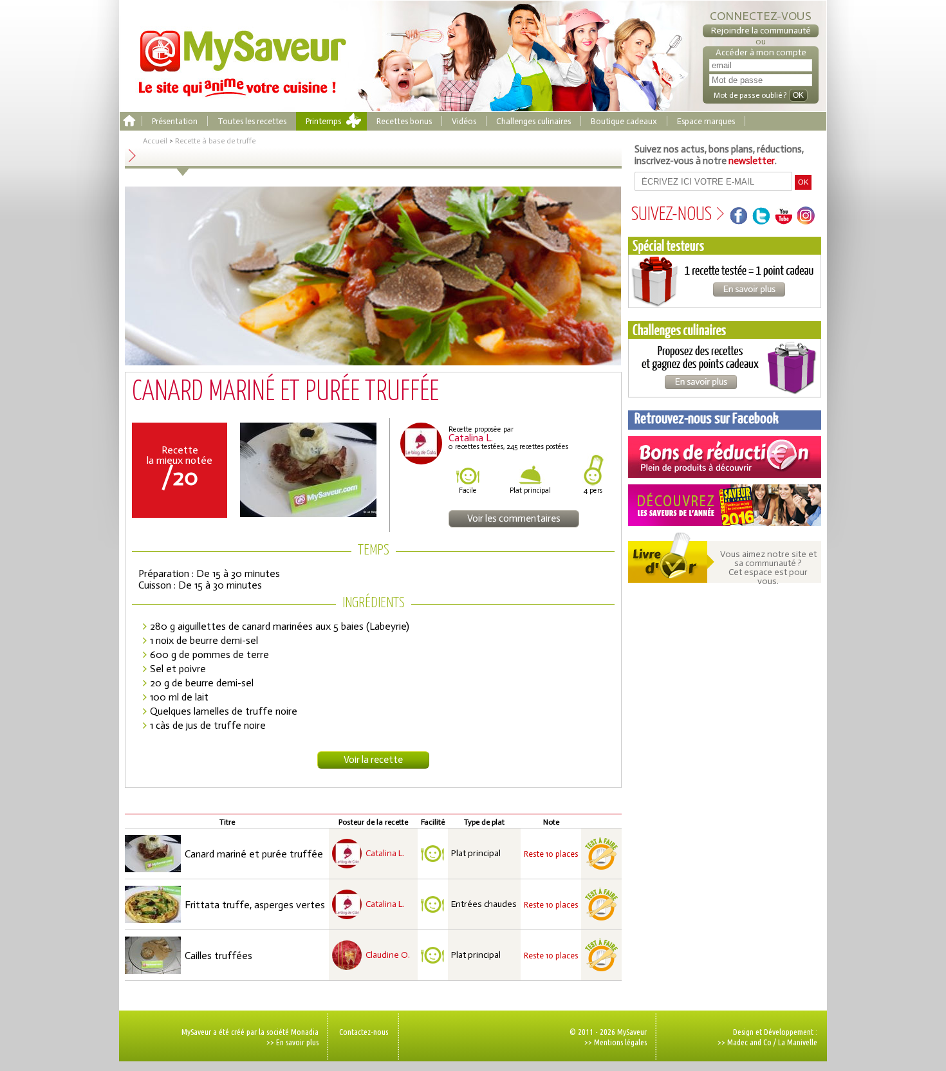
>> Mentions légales (615, 1042)
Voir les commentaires (514, 518)
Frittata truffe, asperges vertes (255, 905)
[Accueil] (129, 121)
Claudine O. (388, 955)
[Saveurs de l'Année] (724, 505)
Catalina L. (385, 853)
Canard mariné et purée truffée (254, 854)
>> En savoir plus (292, 1042)
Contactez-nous (363, 1031)
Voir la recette (373, 759)
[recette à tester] (601, 853)
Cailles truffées (218, 955)
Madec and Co (749, 1042)
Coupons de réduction (724, 457)
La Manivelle (797, 1042)
